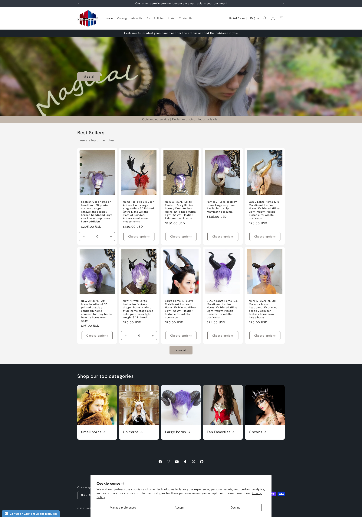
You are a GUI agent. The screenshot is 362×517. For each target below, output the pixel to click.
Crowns (255, 432)
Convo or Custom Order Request (32, 513)
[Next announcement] (283, 3)
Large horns (175, 432)
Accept (179, 507)
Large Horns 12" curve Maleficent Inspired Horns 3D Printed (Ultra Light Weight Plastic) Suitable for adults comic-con (180, 309)
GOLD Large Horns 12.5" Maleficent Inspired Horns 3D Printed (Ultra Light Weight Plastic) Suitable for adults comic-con (264, 210)
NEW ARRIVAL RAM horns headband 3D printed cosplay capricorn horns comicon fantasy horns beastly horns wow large (96, 310)
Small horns (91, 432)
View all (181, 350)
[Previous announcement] (78, 3)
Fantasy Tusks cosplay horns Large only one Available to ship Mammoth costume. (222, 206)
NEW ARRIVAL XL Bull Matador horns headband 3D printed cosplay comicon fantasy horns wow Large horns (263, 309)
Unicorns (131, 432)
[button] (265, 18)
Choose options (139, 236)
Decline (235, 507)
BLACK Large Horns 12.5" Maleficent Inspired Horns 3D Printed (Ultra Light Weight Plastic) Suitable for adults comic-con (223, 309)
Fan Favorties (219, 432)
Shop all (88, 76)
